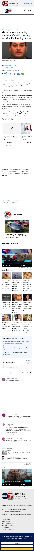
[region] (17, 412)
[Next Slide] (31, 133)
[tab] (7, 373)
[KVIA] (11, 11)
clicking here (6, 350)
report (29, 382)
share (26, 382)
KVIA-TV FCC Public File (9, 509)
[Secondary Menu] (4, 10)
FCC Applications (21, 509)
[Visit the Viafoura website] (28, 464)
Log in (25, 360)
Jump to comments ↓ (7, 206)
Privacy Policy (15, 505)
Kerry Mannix (6, 65)
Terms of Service (6, 505)
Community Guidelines (26, 505)
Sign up (29, 360)
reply (7, 382)
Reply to (8, 425)
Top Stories (16, 200)
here (9, 354)
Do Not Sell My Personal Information (11, 511)
